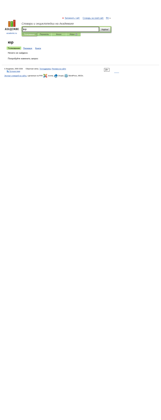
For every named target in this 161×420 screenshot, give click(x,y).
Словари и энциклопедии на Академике (48, 23)
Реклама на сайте (59, 69)
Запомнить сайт (72, 18)
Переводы (44, 34)
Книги (58, 34)
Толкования (29, 34)
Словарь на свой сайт (93, 18)
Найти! (105, 29)
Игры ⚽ (73, 34)
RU (107, 18)
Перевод (27, 48)
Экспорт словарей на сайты (15, 76)
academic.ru (11, 33)
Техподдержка (45, 69)
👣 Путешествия (13, 71)
